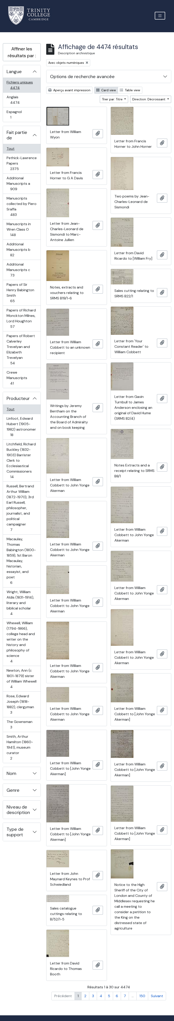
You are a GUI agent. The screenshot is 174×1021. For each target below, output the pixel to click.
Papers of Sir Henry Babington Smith (20, 292)
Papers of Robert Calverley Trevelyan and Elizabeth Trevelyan (20, 349)
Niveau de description (18, 809)
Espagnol (15, 114)
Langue (14, 71)
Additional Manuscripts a (18, 183)
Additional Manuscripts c (18, 270)
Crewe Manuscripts (16, 378)
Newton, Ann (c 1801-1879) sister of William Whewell (21, 678)
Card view (108, 90)
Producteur (18, 398)
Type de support (15, 832)
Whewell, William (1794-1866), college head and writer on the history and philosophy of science (20, 641)
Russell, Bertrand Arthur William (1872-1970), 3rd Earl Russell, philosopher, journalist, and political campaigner (20, 507)
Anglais (19, 99)
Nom (11, 773)
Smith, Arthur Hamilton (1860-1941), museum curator (19, 747)
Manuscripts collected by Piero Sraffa (21, 206)
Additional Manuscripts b (18, 249)
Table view (132, 90)
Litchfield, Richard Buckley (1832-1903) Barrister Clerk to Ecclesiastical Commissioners (21, 460)
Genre (13, 790)
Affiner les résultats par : (22, 52)
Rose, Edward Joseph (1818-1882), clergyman (20, 704)
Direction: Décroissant (149, 99)
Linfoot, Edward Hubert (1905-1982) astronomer (21, 426)
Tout (10, 148)
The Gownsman (19, 724)
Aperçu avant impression (71, 90)
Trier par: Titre (112, 99)
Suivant (157, 996)
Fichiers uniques (19, 85)
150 (142, 996)
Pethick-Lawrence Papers (21, 163)
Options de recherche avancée (82, 76)
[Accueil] (32, 15)
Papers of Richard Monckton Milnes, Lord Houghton (21, 318)
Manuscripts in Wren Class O (18, 229)
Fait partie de (17, 135)
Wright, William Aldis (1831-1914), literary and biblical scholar (20, 602)
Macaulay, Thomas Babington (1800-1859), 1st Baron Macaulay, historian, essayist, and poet (21, 560)
